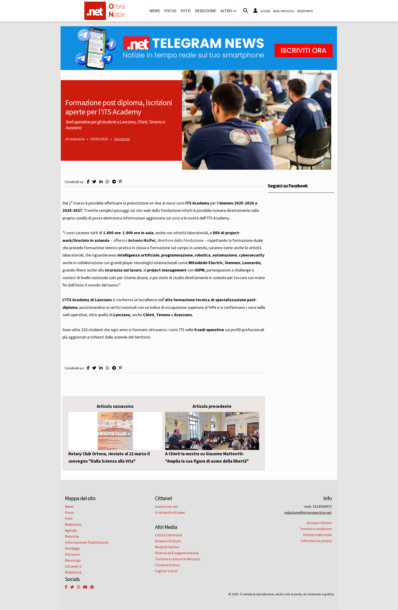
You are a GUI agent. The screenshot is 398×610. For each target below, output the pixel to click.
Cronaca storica (167, 565)
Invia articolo (283, 11)
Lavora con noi (166, 506)
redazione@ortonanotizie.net (308, 512)
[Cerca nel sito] (245, 10)
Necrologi (73, 560)
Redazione (205, 10)
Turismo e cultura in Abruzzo (177, 559)
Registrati (305, 11)
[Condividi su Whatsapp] (107, 181)
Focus (170, 10)
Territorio (122, 139)
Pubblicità (73, 572)
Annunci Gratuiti (168, 541)
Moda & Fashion (167, 547)
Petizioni (72, 554)
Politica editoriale (317, 534)
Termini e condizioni (316, 528)
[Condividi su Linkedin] (101, 181)
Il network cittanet (170, 512)
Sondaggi (72, 548)
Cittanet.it (73, 566)
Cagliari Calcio (166, 571)
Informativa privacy (316, 540)
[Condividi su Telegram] (114, 181)
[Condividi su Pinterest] (120, 181)
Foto (186, 10)
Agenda (71, 530)
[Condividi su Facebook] (88, 181)
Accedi (265, 11)
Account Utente (319, 522)
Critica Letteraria (168, 535)
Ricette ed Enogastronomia (177, 553)
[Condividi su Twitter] (94, 181)
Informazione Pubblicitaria (86, 542)
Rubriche (72, 536)
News (154, 10)
